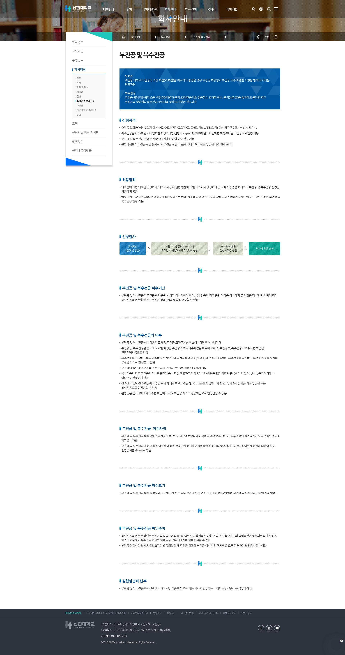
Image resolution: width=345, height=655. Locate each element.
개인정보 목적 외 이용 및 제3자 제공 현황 (106, 613)
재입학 (80, 92)
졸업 (79, 114)
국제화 (211, 9)
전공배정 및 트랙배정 (86, 110)
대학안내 (108, 9)
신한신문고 (246, 613)
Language (261, 9)
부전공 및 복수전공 (85, 101)
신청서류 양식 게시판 (85, 132)
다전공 (80, 105)
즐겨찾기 (266, 36)
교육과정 (77, 51)
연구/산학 (191, 9)
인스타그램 (269, 628)
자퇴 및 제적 (82, 87)
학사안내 (170, 9)
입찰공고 (157, 613)
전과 (79, 96)
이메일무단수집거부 (208, 613)
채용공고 (171, 613)
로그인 (253, 9)
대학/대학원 (149, 9)
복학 (79, 82)
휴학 (79, 78)
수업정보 (77, 60)
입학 (129, 9)
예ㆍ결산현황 (187, 613)
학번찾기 (77, 141)
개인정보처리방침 (73, 613)
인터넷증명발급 (82, 150)
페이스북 (261, 628)
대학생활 (232, 9)
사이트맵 (276, 9)
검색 (269, 9)
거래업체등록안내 (139, 613)
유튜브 (277, 628)
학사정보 (77, 42)
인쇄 (275, 36)
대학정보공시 (229, 613)
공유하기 (257, 36)
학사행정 (80, 69)
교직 (75, 123)
